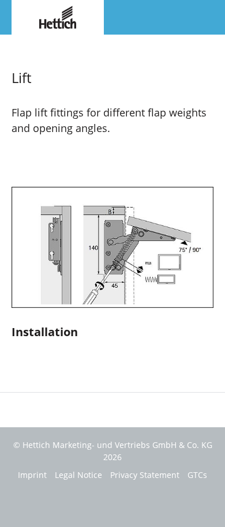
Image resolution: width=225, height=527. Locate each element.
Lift (17, 45)
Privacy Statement (144, 474)
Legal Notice (78, 474)
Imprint (32, 474)
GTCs (197, 474)
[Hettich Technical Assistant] (57, 16)
